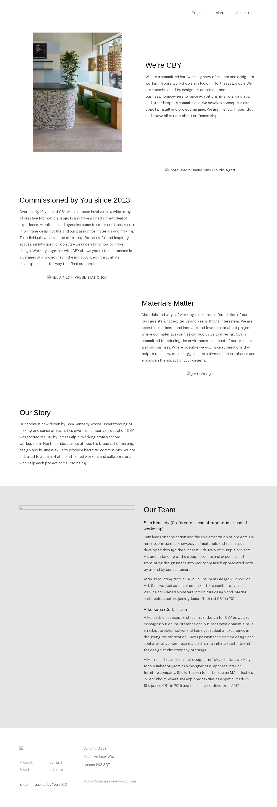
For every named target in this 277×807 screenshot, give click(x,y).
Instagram (57, 769)
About (24, 769)
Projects (26, 762)
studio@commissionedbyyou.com (109, 781)
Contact (55, 762)
